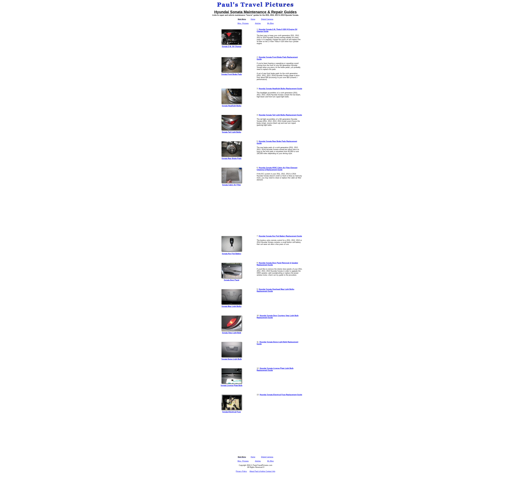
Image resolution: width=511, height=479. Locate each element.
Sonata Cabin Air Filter (231, 185)
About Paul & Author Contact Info (262, 471)
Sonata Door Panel (231, 280)
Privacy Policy (241, 471)
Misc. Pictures (243, 23)
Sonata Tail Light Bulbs (231, 132)
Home (253, 19)
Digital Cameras (267, 19)
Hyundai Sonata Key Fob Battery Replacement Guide (280, 236)
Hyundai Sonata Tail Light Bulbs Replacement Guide (280, 115)
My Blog (270, 23)
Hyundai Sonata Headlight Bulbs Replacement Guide (280, 89)
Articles (258, 23)
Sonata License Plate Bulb (231, 385)
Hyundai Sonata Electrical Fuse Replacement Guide (281, 395)
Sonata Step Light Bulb (231, 333)
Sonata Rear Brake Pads (231, 158)
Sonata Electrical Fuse (231, 412)
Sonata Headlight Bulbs (231, 106)
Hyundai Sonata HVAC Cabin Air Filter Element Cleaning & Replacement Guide (277, 169)
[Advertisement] (255, 209)
